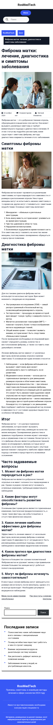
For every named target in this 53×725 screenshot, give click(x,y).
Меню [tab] (25, 13)
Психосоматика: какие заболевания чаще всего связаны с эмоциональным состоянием (27, 635)
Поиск (7, 608)
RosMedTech (26, 5)
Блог (21, 33)
